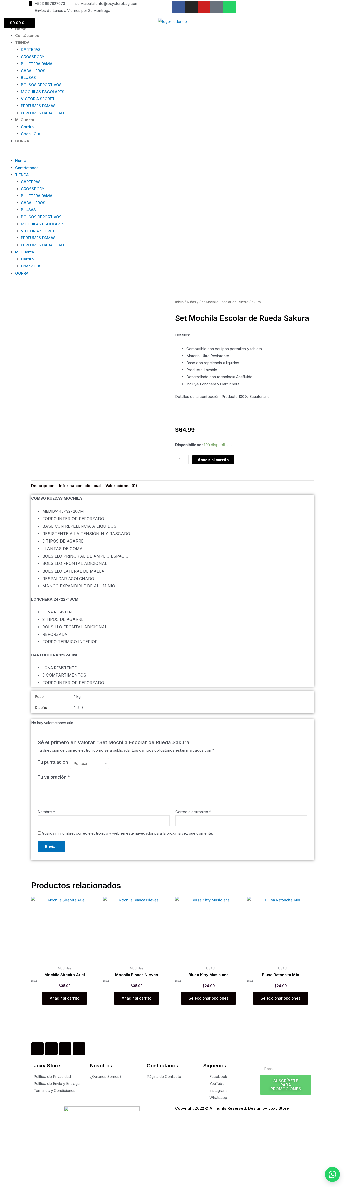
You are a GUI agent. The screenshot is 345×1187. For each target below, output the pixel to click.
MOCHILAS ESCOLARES (42, 91)
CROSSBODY (32, 56)
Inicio (179, 302)
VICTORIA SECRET (38, 98)
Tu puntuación (53, 762)
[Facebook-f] (179, 7)
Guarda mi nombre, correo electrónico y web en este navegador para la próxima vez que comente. (127, 833)
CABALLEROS (33, 70)
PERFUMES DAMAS (38, 105)
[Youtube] (204, 7)
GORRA (22, 141)
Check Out (30, 133)
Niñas (191, 302)
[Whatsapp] (229, 7)
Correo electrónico (193, 811)
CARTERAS (31, 49)
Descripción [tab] (42, 485)
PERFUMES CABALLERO (42, 113)
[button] (172, 153)
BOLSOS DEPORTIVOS (41, 84)
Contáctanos (27, 35)
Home (21, 28)
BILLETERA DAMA (36, 63)
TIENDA (22, 42)
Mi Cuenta (24, 119)
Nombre (46, 811)
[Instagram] (191, 7)
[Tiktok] (216, 7)
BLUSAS (28, 77)
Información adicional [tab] (80, 485)
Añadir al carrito (213, 459)
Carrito (27, 126)
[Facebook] (37, 1048)
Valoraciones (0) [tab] (121, 485)
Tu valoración (54, 777)
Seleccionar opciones (208, 998)
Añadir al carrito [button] (64, 998)
